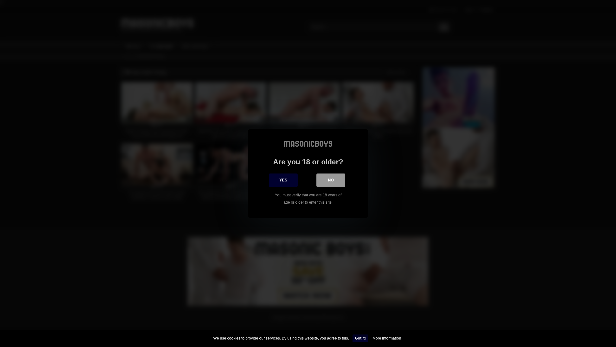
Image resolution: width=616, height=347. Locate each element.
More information (386, 338)
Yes (283, 180)
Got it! (360, 338)
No (331, 180)
